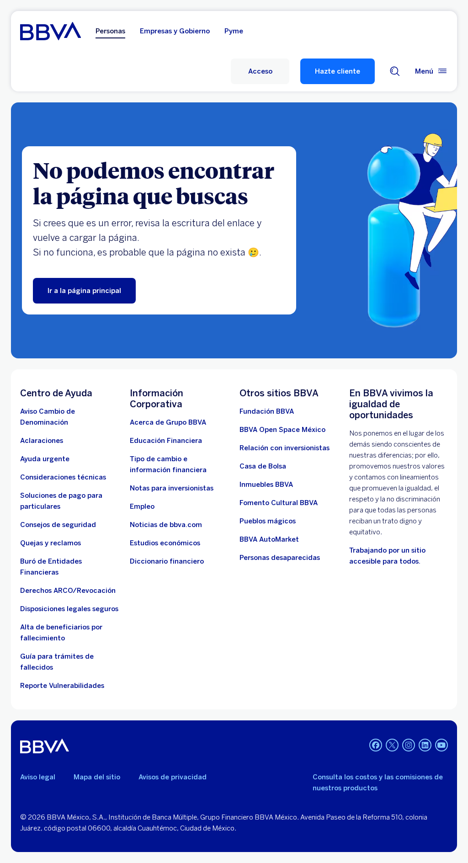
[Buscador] (395, 71)
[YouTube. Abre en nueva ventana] (441, 745)
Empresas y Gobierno (175, 31)
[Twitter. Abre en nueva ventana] (392, 745)
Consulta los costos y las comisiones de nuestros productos (378, 782)
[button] (260, 71)
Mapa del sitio (97, 777)
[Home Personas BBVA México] (50, 31)
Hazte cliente (337, 71)
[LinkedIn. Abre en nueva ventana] (425, 745)
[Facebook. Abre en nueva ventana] (375, 745)
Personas (110, 31)
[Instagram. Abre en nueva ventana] (408, 745)
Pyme (233, 31)
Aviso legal (37, 777)
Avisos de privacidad (172, 777)
